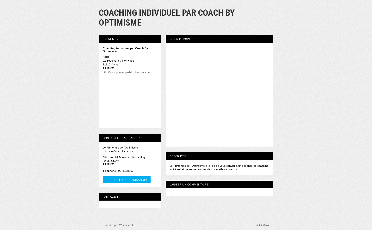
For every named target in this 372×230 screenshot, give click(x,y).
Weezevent (126, 225)
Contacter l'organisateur (127, 180)
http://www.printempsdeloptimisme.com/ (127, 72)
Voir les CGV (262, 225)
